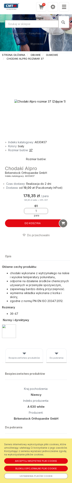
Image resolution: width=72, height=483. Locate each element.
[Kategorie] (64, 7)
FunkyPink (35, 33)
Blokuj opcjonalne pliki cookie (36, 468)
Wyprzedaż (37, 44)
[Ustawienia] (53, 7)
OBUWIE (36, 54)
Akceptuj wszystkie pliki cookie (36, 461)
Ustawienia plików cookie (36, 476)
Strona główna (13, 54)
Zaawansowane (17, 33)
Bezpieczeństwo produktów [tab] (24, 357)
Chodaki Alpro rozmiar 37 (25, 58)
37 (31, 150)
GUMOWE (52, 54)
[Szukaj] (63, 22)
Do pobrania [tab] (56, 357)
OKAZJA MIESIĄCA (53, 33)
